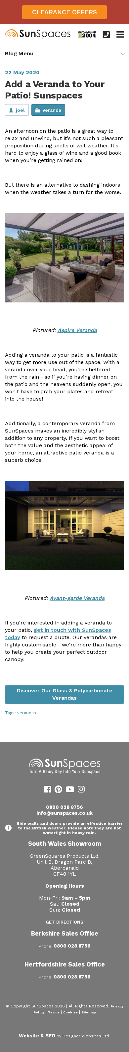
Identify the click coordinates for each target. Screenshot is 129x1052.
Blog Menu (19, 53)
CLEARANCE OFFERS (64, 12)
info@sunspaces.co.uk (64, 813)
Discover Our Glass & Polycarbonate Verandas (64, 694)
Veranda (51, 110)
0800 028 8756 (64, 807)
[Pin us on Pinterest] (58, 790)
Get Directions (64, 922)
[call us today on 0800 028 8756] (106, 35)
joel (20, 110)
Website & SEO (37, 1036)
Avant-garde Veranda (77, 598)
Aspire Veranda (77, 330)
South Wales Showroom (64, 843)
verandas (26, 712)
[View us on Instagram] (81, 790)
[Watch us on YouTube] (70, 790)
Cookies (70, 1012)
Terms (54, 1012)
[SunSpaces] (37, 37)
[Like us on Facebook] (48, 790)
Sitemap (88, 1012)
